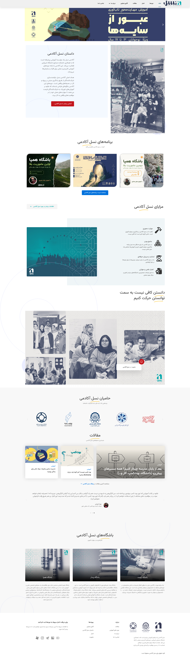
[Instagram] (42, 638)
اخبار (143, 3)
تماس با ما (101, 3)
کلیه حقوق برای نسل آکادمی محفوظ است (153, 653)
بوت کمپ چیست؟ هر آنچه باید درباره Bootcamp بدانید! (79, 473)
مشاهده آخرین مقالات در (96, 484)
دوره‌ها (151, 3)
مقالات (135, 3)
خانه (160, 3)
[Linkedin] (52, 638)
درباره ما (113, 3)
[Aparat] (37, 638)
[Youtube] (57, 638)
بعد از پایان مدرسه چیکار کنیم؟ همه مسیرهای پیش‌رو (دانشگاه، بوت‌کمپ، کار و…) (133, 471)
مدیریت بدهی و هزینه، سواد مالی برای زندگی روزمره (43, 470)
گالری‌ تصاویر (124, 3)
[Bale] (33, 639)
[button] (163, 24)
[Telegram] (47, 638)
